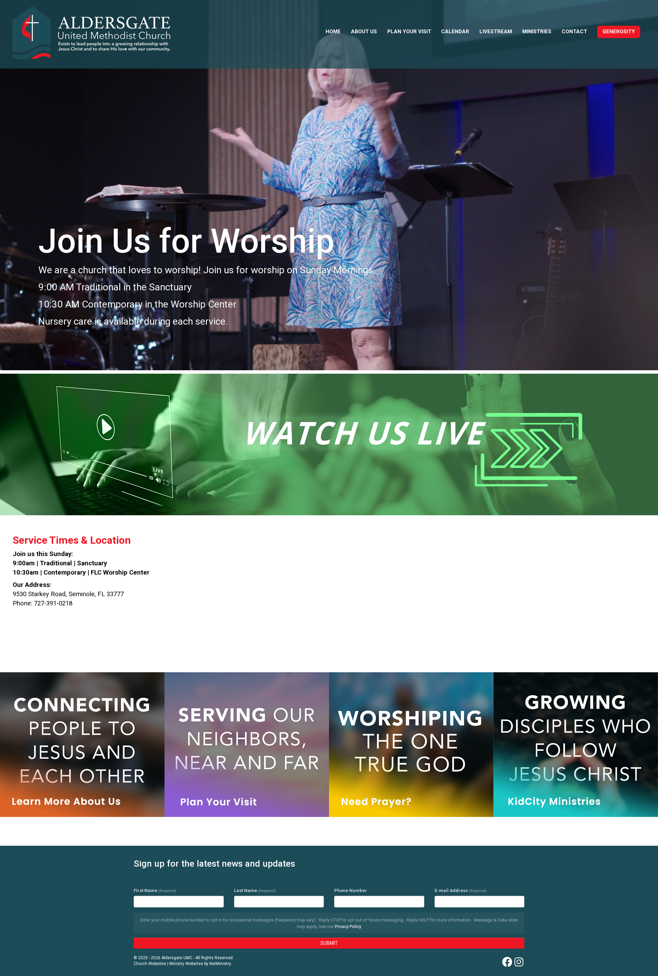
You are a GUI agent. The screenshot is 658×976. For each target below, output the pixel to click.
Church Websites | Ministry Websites (169, 963)
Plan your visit (409, 31)
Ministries (536, 31)
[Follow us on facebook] (507, 962)
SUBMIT (329, 943)
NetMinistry (220, 963)
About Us (364, 31)
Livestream (495, 31)
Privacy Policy (348, 926)
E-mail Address (461, 890)
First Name (155, 890)
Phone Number (350, 890)
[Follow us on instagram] (518, 962)
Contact (574, 31)
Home (333, 31)
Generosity (618, 31)
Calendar (455, 31)
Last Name (255, 890)
